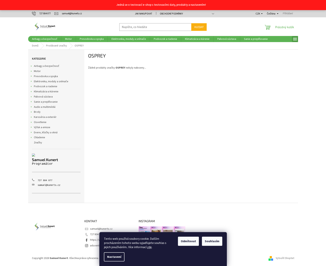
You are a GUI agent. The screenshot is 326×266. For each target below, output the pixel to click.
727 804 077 (96, 234)
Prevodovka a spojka (46, 76)
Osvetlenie (40, 122)
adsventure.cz (98, 246)
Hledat (199, 27)
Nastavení (114, 257)
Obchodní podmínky (171, 13)
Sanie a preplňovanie (46, 102)
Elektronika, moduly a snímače (51, 81)
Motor (37, 71)
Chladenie (39, 137)
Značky (38, 143)
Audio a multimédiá (44, 107)
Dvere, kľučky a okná (45, 132)
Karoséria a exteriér (45, 117)
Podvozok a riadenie (45, 86)
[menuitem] (44, 39)
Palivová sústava (43, 97)
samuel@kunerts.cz (101, 229)
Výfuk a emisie (42, 127)
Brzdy (37, 112)
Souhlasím (212, 241)
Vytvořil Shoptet (285, 258)
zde (149, 247)
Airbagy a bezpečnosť (46, 66)
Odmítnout (188, 241)
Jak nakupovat (143, 13)
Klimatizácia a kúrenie (46, 91)
